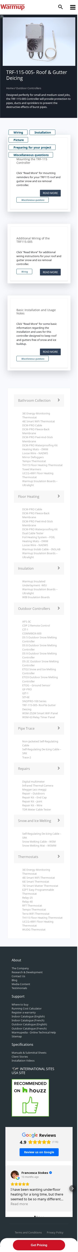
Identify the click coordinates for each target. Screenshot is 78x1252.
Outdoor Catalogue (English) (29, 1024)
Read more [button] (19, 1204)
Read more (50, 193)
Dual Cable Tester (32, 533)
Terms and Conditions (28, 1232)
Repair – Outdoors (33, 793)
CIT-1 (25, 629)
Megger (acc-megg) (34, 789)
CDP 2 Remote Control (36, 625)
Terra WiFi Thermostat (36, 914)
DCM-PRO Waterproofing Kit (40, 445)
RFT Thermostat (32, 905)
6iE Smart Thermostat (35, 881)
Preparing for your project (32, 147)
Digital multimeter (33, 781)
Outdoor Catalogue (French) (29, 1028)
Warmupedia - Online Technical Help (34, 1032)
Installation (43, 132)
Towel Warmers (31, 469)
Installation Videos (23, 1060)
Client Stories (20, 1056)
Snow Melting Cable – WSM (39, 841)
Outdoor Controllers (28, 88)
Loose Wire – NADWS (35, 453)
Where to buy (20, 1004)
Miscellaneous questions (31, 155)
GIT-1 (25, 693)
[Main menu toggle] (73, 7)
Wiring (18, 132)
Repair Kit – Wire (32, 805)
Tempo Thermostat (34, 461)
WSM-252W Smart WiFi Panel (40, 713)
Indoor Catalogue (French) (28, 1020)
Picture (19, 140)
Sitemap (17, 1036)
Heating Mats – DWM (35, 449)
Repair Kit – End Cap (34, 797)
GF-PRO (27, 689)
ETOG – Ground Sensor (36, 685)
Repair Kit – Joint (32, 801)
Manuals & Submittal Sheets (29, 1052)
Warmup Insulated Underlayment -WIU (34, 583)
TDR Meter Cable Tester (36, 809)
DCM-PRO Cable (32, 425)
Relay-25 (27, 897)
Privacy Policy (55, 1232)
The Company (20, 968)
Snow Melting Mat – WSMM (39, 845)
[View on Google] (15, 1175)
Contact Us (18, 976)
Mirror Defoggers (33, 457)
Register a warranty (24, 1012)
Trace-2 (26, 757)
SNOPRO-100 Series (34, 701)
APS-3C (26, 621)
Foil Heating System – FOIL (38, 537)
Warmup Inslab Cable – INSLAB (41, 549)
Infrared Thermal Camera (37, 785)
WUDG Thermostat (34, 929)
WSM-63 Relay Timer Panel (38, 717)
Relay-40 (27, 901)
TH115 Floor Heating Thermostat (42, 465)
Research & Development (27, 972)
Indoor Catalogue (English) (28, 1016)
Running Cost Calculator (27, 1008)
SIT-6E (26, 697)
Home (10, 88)
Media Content (21, 984)
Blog (14, 980)
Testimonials (19, 988)
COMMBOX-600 (31, 633)
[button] (60, 7)
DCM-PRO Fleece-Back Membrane (36, 431)
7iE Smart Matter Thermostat (40, 886)
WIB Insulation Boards (36, 597)
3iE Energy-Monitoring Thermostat (36, 415)
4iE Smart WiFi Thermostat (38, 421)
